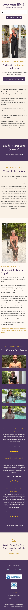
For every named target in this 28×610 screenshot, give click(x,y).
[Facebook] (8, 569)
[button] (2, 12)
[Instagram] (12, 569)
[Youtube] (20, 569)
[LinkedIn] (16, 569)
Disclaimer (22, 606)
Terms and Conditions (14, 606)
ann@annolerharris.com (15, 595)
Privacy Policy (6, 606)
